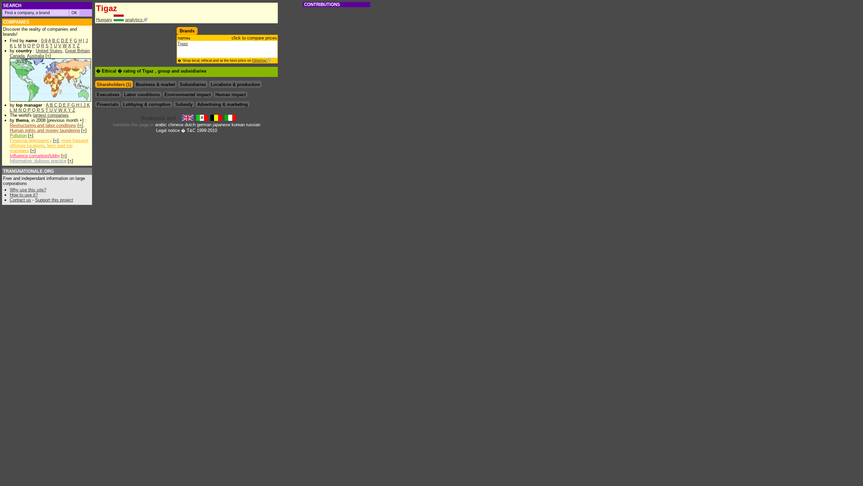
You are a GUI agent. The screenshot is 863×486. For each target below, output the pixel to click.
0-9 (44, 40)
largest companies (51, 115)
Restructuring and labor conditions (43, 125)
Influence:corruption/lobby (35, 155)
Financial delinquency (31, 140)
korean (238, 124)
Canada (17, 55)
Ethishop (259, 60)
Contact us (20, 199)
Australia (35, 55)
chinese (175, 124)
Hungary (104, 19)
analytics (134, 19)
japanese (221, 124)
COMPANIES (16, 22)
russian (253, 124)
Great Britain (77, 50)
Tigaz (182, 43)
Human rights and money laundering (45, 130)
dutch (190, 124)
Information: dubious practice (38, 160)
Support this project (54, 199)
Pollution (18, 135)
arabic (161, 124)
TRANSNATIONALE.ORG (28, 171)
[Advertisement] (134, 37)
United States (49, 50)
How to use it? (24, 194)
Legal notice (168, 130)
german (204, 124)
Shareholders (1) (114, 84)
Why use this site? (28, 189)
